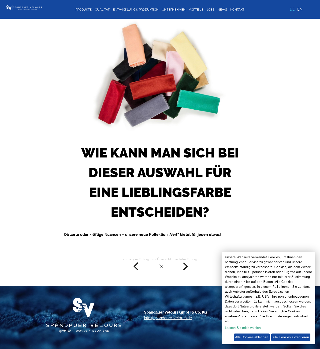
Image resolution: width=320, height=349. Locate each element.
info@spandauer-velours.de (168, 318)
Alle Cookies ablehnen (251, 337)
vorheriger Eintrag (136, 259)
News (222, 9)
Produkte (83, 9)
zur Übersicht (161, 259)
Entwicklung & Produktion (136, 9)
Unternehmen (174, 9)
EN (299, 9)
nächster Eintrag (185, 259)
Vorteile (196, 9)
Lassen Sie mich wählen (243, 328)
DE (292, 9)
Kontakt (237, 9)
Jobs (210, 9)
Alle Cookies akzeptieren (290, 337)
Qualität (102, 9)
